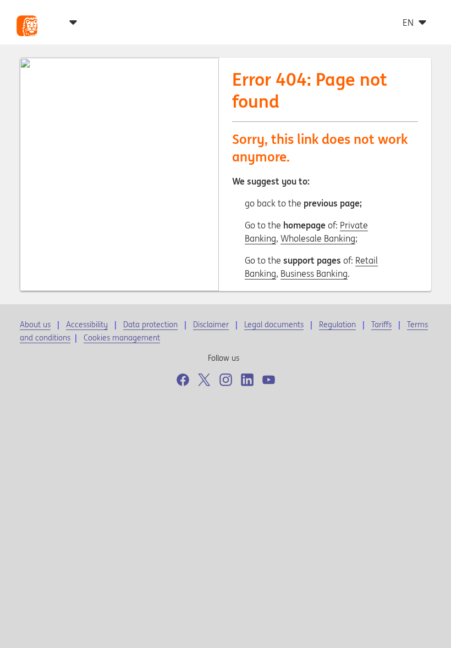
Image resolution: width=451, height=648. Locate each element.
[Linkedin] (247, 379)
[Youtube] (268, 379)
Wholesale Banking (317, 238)
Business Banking (314, 273)
